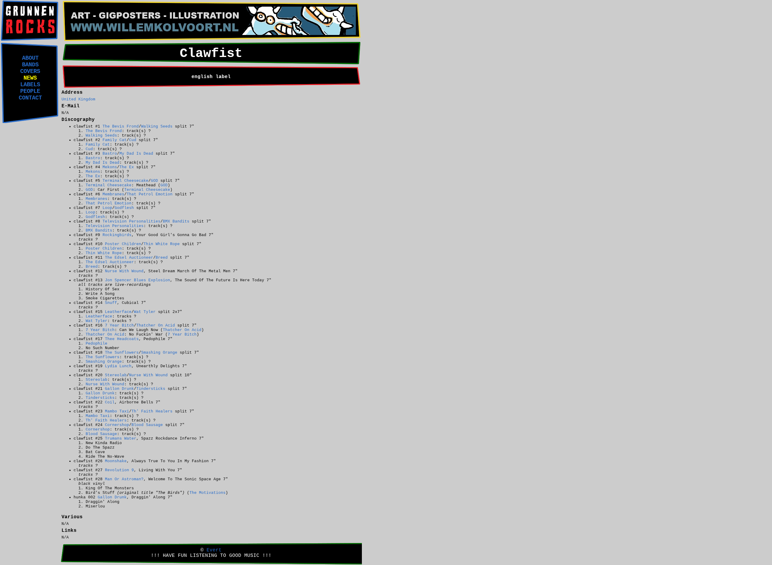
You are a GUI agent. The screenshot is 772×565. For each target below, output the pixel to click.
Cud (132, 140)
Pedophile (96, 343)
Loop (107, 208)
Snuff (111, 303)
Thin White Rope (162, 244)
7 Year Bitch (119, 325)
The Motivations (207, 493)
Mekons (110, 167)
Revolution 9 (119, 470)
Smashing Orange (159, 352)
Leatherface (118, 312)
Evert (214, 550)
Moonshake (116, 461)
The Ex (126, 167)
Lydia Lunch (118, 366)
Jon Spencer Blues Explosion (137, 280)
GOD (154, 180)
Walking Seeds (156, 126)
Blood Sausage (147, 425)
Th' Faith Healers (151, 411)
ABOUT (30, 58)
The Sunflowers (122, 352)
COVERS (30, 71)
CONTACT (30, 98)
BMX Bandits (176, 221)
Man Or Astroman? (124, 479)
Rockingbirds (117, 235)
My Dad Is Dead (136, 153)
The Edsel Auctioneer (129, 257)
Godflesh (124, 208)
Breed (162, 257)
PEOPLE (30, 91)
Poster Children (123, 244)
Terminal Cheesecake (125, 180)
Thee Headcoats (122, 339)
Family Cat (115, 140)
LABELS (30, 84)
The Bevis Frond (121, 126)
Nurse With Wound (124, 271)
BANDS (30, 65)
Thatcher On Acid (155, 325)
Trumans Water (120, 438)
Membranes (113, 194)
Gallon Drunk (119, 389)
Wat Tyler (145, 312)
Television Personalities (131, 221)
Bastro (110, 153)
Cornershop (117, 425)
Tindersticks (150, 389)
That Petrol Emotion (149, 194)
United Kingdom (78, 99)
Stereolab (116, 375)
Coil (110, 402)
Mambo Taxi (117, 411)
